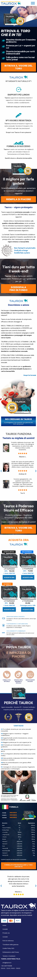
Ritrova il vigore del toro (19, 529)
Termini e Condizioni (9, 956)
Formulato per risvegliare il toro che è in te (18, 866)
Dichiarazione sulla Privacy (11, 952)
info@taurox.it (7, 962)
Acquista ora (9, 577)
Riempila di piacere (18, 199)
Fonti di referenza (8, 940)
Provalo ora (6, 933)
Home (4, 925)
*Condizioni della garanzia (10, 944)
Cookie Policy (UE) (8, 948)
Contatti (5, 929)
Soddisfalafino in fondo (19, 289)
